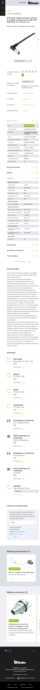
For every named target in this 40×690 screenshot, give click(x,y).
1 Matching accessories (28, 104)
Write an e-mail (18, 534)
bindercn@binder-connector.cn (20, 674)
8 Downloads (26, 99)
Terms (15, 684)
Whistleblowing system (12, 687)
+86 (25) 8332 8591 (19, 531)
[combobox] (23, 522)
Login (9, 684)
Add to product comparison (27, 93)
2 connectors (26, 110)
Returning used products (27, 687)
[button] (2, 2)
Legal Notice (23, 684)
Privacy (30, 684)
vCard (15, 536)
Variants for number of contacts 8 (13, 84)
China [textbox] (13, 522)
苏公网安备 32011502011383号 (27, 678)
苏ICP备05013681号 (10, 678)
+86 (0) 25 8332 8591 (21, 671)
